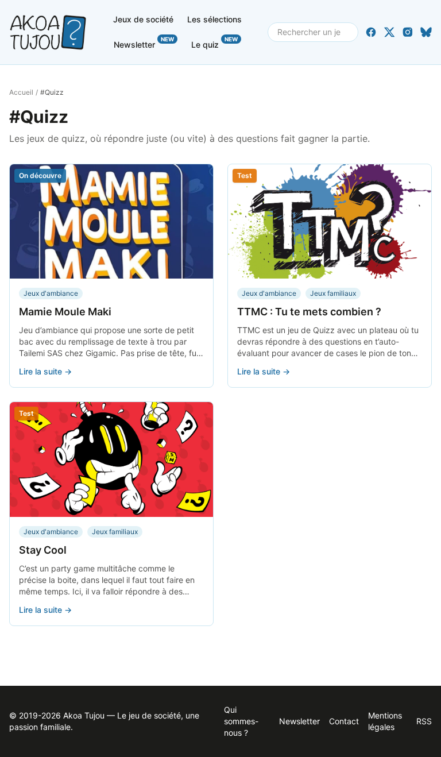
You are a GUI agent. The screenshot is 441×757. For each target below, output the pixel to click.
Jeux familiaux (333, 293)
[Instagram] (407, 32)
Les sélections (214, 19)
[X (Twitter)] (389, 32)
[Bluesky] (426, 32)
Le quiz (214, 42)
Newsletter (144, 42)
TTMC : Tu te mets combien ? (309, 312)
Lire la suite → (45, 371)
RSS (424, 721)
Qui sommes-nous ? (241, 721)
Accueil (21, 92)
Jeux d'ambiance (51, 293)
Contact (344, 721)
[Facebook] (371, 32)
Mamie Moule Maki (65, 312)
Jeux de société (143, 19)
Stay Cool (43, 550)
